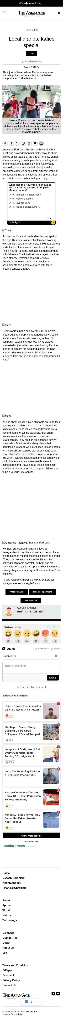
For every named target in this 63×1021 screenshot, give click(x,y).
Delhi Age (8, 933)
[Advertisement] (31, 297)
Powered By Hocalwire (12, 1014)
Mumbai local (31, 600)
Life (31, 53)
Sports (6, 905)
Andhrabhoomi (11, 883)
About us (8, 947)
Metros (6, 915)
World (6, 910)
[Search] (59, 13)
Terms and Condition (15, 965)
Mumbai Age (10, 938)
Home (6, 873)
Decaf (6, 942)
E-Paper (7, 970)
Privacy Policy (11, 980)
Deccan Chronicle (13, 878)
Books (6, 900)
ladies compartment (42, 592)
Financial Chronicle (14, 888)
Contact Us (9, 985)
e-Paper (22, 3)
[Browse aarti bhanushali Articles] (9, 611)
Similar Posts (13, 846)
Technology (9, 920)
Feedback (8, 975)
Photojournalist (17, 592)
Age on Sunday (34, 3)
